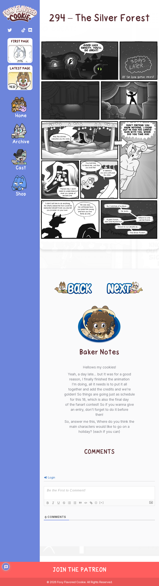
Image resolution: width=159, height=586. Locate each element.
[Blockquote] (80, 503)
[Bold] (47, 503)
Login (51, 477)
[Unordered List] (75, 503)
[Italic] (53, 503)
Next (139, 285)
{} (96, 502)
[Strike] (64, 503)
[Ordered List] (69, 503)
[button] (10, 30)
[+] (101, 502)
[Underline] (58, 503)
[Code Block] (85, 503)
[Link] (91, 503)
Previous (65, 285)
